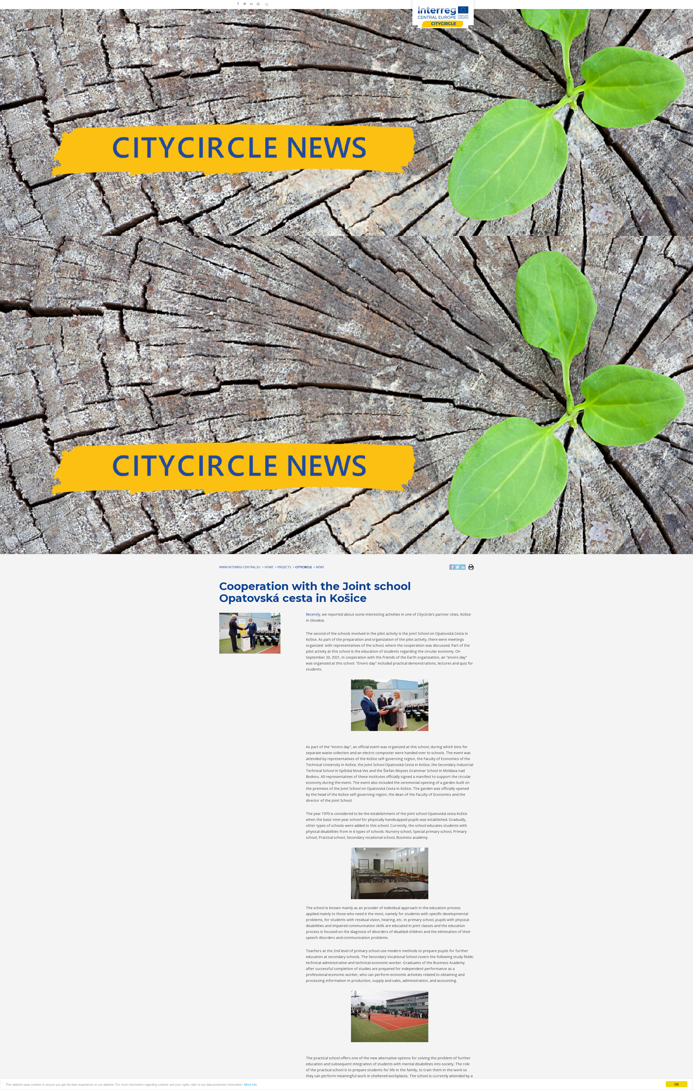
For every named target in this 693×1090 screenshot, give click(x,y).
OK (676, 1084)
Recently (313, 614)
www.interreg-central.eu (239, 567)
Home (269, 567)
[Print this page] (470, 567)
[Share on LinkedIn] (463, 567)
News (320, 567)
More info (250, 1084)
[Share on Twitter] (457, 567)
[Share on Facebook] (452, 567)
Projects (284, 567)
